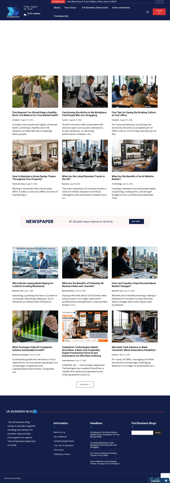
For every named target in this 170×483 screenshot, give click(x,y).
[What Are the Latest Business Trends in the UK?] (85, 156)
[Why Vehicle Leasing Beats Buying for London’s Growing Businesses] (35, 263)
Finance (115, 355)
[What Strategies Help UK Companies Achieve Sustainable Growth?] (35, 326)
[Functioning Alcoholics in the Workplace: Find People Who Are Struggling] (85, 92)
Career (65, 120)
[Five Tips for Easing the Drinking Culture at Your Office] (135, 92)
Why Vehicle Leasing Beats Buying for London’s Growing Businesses (32, 285)
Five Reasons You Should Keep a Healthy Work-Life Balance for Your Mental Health (35, 114)
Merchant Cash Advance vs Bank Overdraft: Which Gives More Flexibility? (134, 348)
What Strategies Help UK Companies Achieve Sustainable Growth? (32, 348)
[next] (161, 1)
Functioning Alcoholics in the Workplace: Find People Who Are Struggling (84, 114)
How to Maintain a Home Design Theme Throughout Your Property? (34, 178)
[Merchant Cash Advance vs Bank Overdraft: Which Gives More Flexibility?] (135, 326)
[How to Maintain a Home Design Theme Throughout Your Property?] (35, 156)
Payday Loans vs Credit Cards (80, 1)
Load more (84, 384)
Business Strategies (20, 355)
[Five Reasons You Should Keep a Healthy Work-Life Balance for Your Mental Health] (35, 92)
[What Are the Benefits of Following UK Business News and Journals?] (85, 263)
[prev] (157, 1)
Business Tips (18, 291)
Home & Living (18, 184)
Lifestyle (16, 120)
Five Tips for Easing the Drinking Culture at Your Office (134, 114)
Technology (117, 184)
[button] (147, 12)
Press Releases (68, 361)
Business (65, 184)
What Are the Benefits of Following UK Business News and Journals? (83, 285)
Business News (68, 291)
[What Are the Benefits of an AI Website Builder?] (135, 156)
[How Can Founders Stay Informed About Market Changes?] (135, 263)
